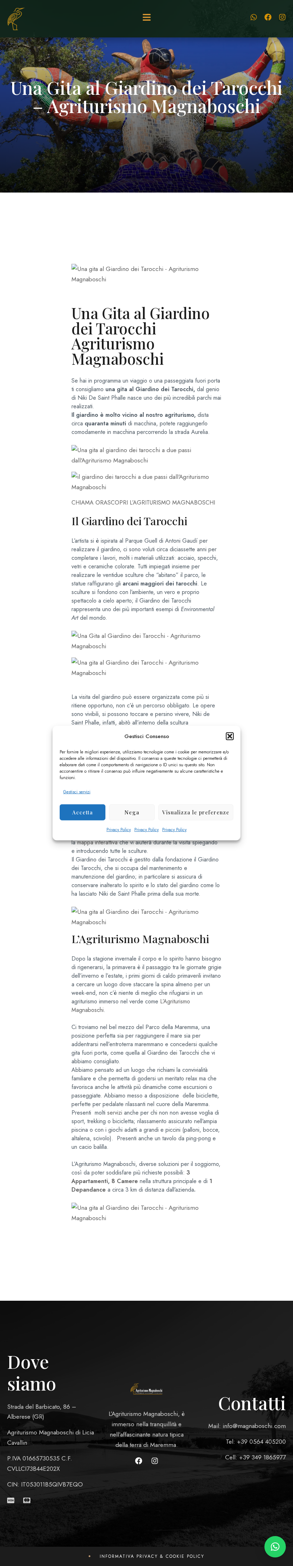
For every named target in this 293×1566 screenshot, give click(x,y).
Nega (131, 812)
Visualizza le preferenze (195, 812)
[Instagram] (282, 17)
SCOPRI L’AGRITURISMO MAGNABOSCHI (161, 502)
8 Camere (124, 1181)
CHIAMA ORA (89, 502)
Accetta (82, 812)
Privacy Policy (118, 829)
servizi (114, 1113)
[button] (229, 736)
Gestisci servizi (76, 792)
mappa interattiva (97, 842)
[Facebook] (268, 17)
